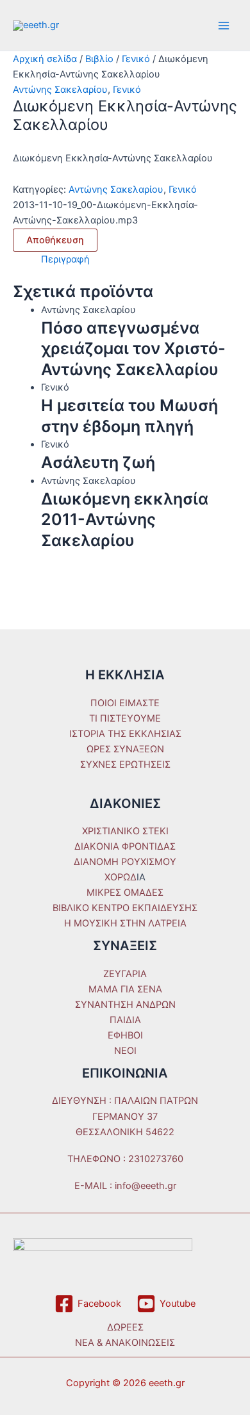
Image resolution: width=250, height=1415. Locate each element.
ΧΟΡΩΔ (120, 877)
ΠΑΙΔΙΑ (125, 1020)
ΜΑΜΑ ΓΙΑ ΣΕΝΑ (125, 989)
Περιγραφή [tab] (65, 259)
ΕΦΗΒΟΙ (125, 1035)
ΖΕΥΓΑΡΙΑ (125, 974)
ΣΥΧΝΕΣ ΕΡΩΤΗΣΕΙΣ (125, 764)
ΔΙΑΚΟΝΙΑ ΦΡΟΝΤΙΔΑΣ (125, 846)
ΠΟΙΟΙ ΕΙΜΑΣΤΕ (125, 703)
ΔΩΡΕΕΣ (125, 1327)
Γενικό (136, 59)
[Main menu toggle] (223, 25)
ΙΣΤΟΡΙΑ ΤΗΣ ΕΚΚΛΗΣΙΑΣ (125, 734)
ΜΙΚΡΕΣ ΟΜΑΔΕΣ (125, 892)
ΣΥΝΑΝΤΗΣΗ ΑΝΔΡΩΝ (125, 1004)
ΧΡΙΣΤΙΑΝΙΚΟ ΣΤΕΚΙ (125, 831)
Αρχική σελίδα (45, 59)
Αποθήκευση (55, 240)
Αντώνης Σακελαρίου (60, 89)
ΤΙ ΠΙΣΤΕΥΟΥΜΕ (125, 718)
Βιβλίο (99, 59)
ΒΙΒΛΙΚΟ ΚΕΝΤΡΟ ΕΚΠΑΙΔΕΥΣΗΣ (125, 908)
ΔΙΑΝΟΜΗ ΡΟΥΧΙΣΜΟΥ (125, 862)
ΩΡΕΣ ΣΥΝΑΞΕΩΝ (125, 749)
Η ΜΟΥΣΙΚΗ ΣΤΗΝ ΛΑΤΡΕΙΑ (125, 923)
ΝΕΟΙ (125, 1050)
